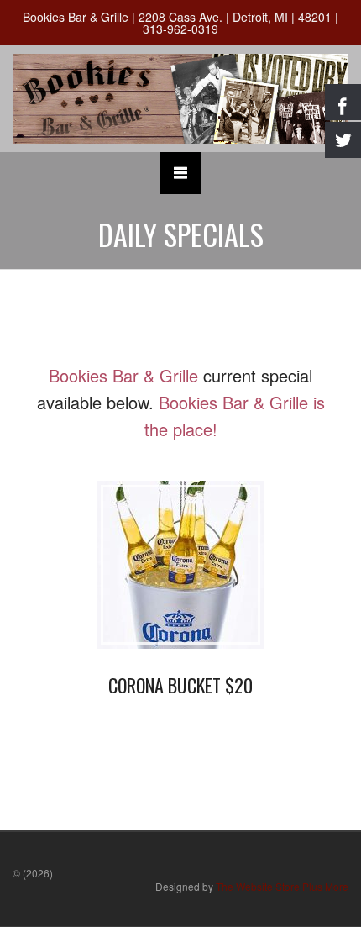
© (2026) (33, 873)
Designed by (251, 886)
